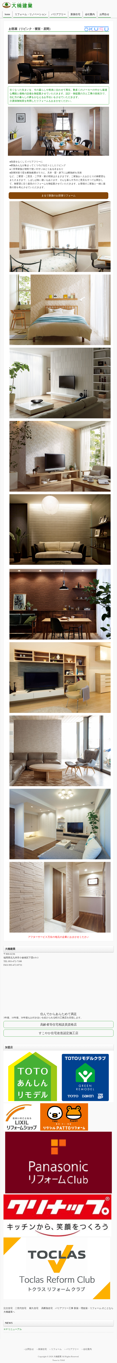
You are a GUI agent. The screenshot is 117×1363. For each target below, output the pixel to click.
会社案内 (90, 14)
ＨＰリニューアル (13, 1329)
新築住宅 (75, 14)
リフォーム (56, 1349)
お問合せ (104, 14)
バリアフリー (58, 14)
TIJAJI (62, 1360)
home (7, 14)
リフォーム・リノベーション (30, 14)
